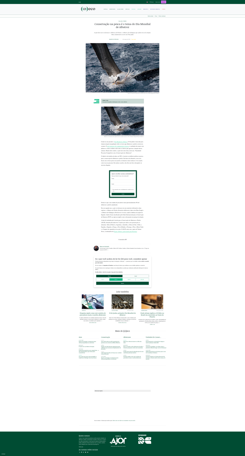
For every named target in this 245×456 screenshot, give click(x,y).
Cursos (163, 9)
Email (113, 184)
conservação (97, 102)
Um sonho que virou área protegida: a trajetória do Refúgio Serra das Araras (88, 357)
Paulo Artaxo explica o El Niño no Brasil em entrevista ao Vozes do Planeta (152, 315)
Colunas (133, 9)
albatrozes (97, 99)
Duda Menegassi (92, 322)
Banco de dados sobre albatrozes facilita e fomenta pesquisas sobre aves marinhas (133, 347)
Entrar (3, 454)
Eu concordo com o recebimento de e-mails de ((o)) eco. (123, 190)
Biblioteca (145, 9)
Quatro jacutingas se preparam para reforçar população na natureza (87, 342)
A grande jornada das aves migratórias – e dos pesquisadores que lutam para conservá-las (89, 351)
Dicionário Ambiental (155, 9)
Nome (113, 178)
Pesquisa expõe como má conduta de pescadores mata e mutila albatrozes (93, 314)
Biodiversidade (150, 16)
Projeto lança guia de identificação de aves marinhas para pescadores (133, 352)
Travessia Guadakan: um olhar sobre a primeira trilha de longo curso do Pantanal (156, 347)
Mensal (109, 276)
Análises (139, 9)
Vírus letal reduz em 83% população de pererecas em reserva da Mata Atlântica (110, 342)
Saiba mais (81, 446)
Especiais (127, 9)
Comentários (121, 239)
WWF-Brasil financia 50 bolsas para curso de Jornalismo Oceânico (156, 352)
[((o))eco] (88, 9)
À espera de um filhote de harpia (86, 346)
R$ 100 (142, 279)
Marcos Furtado (114, 39)
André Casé (152, 324)
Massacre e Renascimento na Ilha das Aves (132, 342)
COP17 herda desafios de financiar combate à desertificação (111, 353)
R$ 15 (103, 279)
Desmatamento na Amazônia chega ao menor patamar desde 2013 (155, 342)
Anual (135, 276)
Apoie (163, 2)
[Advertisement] (156, 224)
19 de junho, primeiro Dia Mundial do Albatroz (122, 314)
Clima (156, 16)
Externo (102, 340)
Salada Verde (120, 9)
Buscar (152, 2)
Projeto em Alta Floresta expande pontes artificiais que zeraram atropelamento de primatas (111, 348)
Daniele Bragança (122, 322)
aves (98, 101)
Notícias (105, 9)
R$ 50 (129, 279)
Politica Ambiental (162, 16)
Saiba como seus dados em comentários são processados (124, 420)
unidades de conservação (154, 337)
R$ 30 (116, 279)
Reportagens (112, 9)
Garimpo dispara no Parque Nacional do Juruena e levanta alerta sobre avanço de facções (155, 358)
